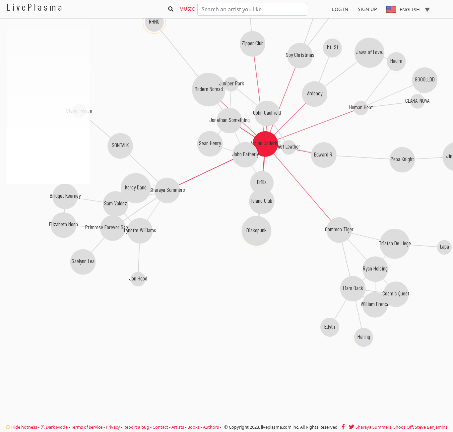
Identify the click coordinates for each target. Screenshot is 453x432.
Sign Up (367, 9)
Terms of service (86, 427)
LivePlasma (35, 7)
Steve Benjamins (431, 427)
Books (193, 427)
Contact (160, 427)
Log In (340, 9)
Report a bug (136, 427)
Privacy (113, 427)
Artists (177, 427)
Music (187, 9)
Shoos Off (403, 427)
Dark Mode (56, 427)
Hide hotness (23, 427)
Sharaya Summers (373, 427)
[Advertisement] (48, 219)
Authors (211, 427)
